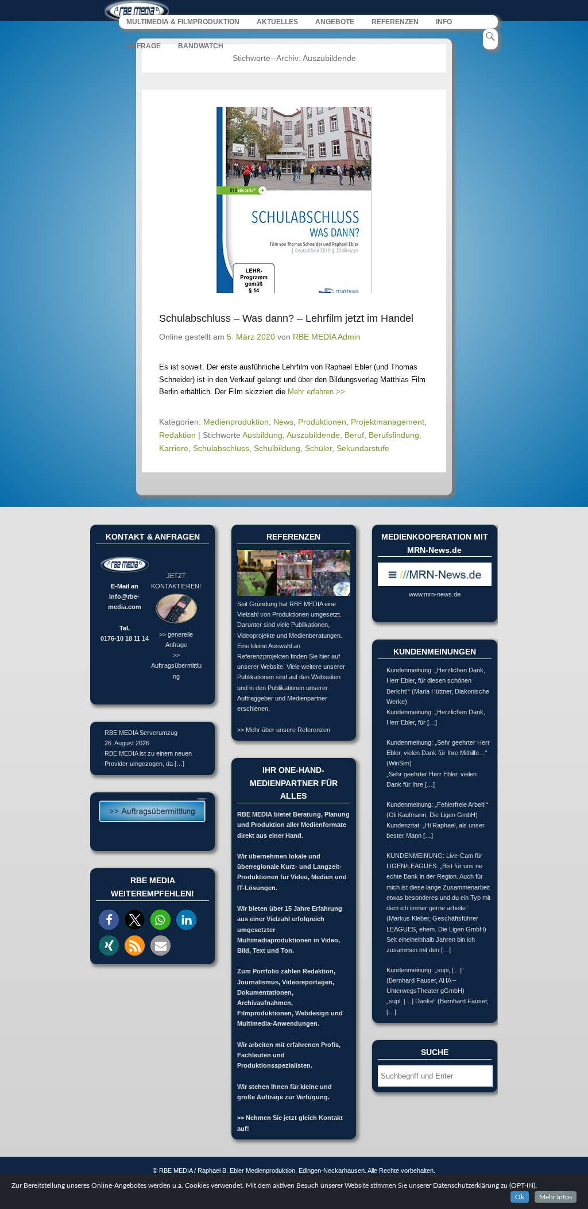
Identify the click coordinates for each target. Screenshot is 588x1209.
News (283, 421)
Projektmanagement (387, 421)
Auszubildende (313, 435)
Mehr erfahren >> (316, 391)
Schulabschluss (221, 448)
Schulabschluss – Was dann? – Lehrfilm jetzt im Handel (286, 318)
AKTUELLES (277, 22)
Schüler (318, 448)
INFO (444, 22)
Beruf (354, 435)
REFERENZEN (395, 22)
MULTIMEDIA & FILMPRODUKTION (182, 22)
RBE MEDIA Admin (327, 336)
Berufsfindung (394, 435)
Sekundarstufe (362, 448)
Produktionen (322, 421)
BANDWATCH (200, 46)
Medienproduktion (236, 421)
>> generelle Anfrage (176, 639)
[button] (109, 920)
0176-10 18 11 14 (124, 638)
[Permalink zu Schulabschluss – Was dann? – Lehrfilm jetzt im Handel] (294, 200)
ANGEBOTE (334, 22)
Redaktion (177, 435)
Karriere (173, 448)
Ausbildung (262, 435)
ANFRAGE (143, 46)
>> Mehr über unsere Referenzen (283, 729)
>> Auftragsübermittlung (176, 665)
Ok (519, 1196)
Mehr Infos (555, 1196)
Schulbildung (277, 448)
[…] (179, 763)
